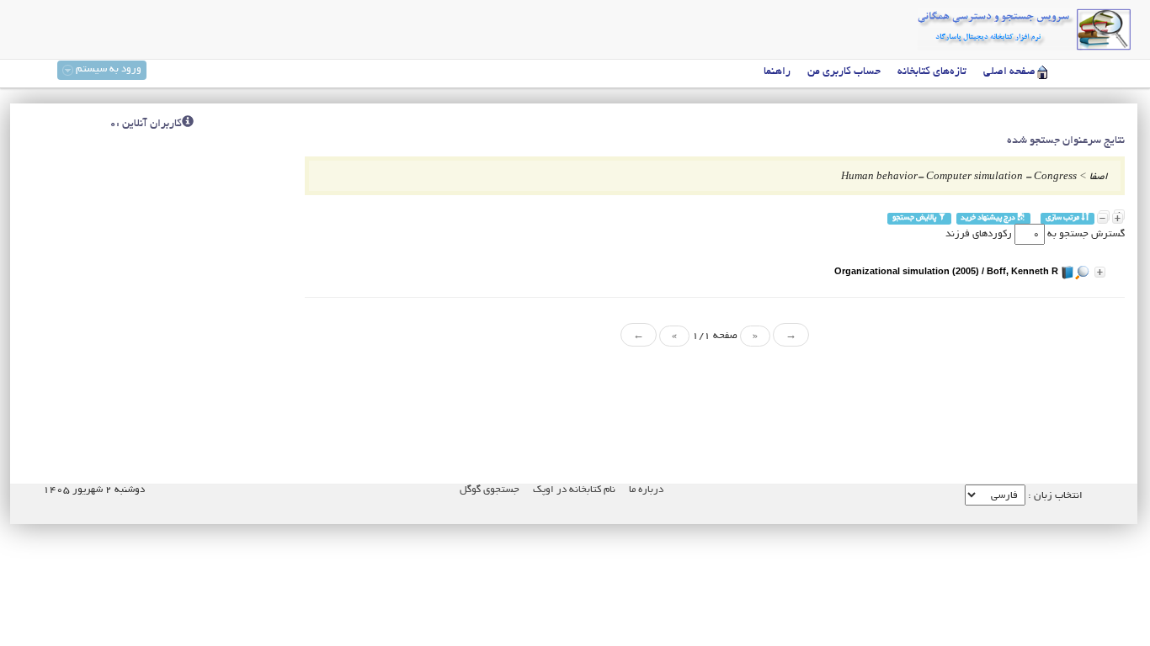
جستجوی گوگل (489, 489)
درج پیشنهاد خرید (989, 218)
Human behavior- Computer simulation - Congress (959, 177)
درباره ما (646, 489)
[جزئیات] (1099, 272)
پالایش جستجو (915, 218)
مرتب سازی (1063, 218)
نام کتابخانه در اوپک (574, 489)
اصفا (1098, 177)
